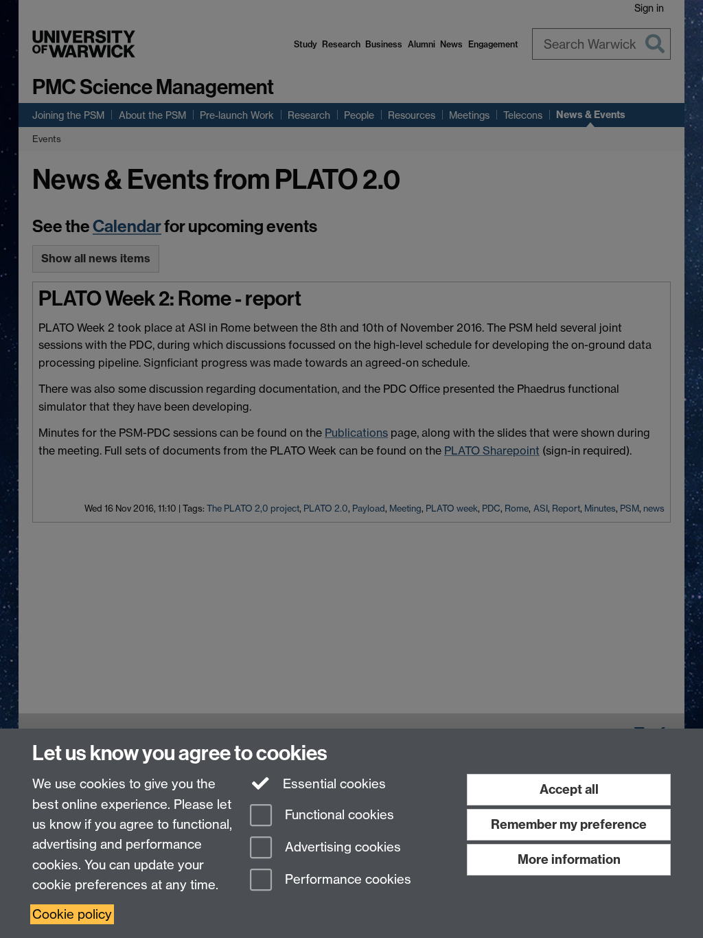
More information (569, 859)
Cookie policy (72, 914)
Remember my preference (569, 824)
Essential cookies (332, 784)
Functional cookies (337, 815)
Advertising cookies (341, 847)
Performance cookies (346, 879)
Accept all (569, 789)
